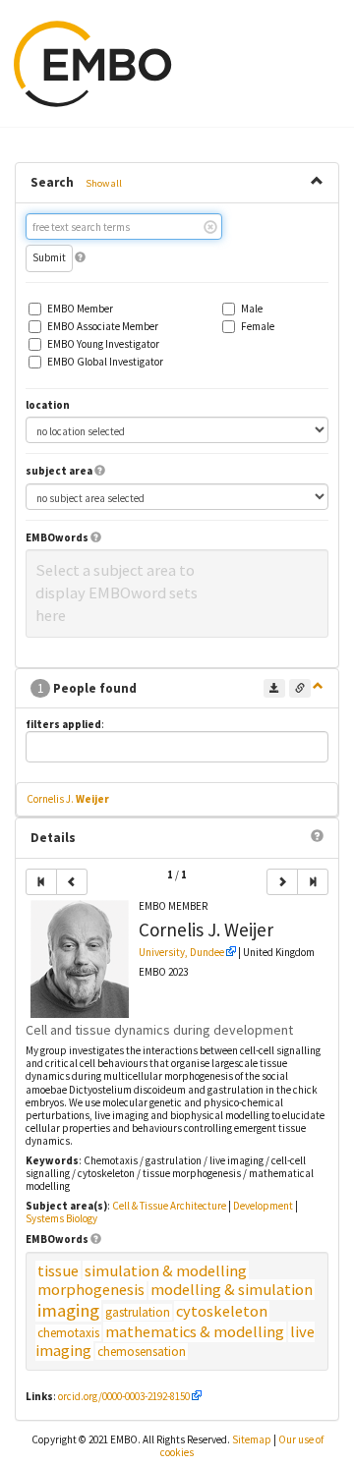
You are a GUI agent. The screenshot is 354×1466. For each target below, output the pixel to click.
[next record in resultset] (282, 882)
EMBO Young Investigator (103, 344)
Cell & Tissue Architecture (169, 1205)
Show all (104, 183)
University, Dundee (181, 952)
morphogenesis (91, 1289)
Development (263, 1205)
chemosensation (141, 1351)
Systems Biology (61, 1218)
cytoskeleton (221, 1311)
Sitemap (251, 1439)
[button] (80, 257)
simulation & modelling (166, 1271)
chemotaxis (68, 1333)
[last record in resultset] (312, 882)
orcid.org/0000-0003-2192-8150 (124, 1396)
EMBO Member (80, 309)
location (48, 405)
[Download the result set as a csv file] (274, 688)
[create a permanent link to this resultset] (300, 688)
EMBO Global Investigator (105, 362)
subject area (59, 471)
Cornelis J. (68, 799)
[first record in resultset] (41, 882)
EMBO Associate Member (102, 326)
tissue (58, 1271)
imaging (68, 1310)
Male (252, 309)
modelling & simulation (231, 1289)
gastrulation (137, 1312)
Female (257, 326)
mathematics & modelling (194, 1332)
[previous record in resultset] (72, 882)
